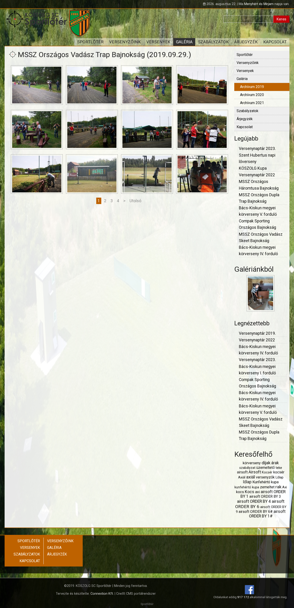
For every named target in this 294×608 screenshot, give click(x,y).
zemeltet (267, 487)
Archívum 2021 (252, 103)
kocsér (278, 472)
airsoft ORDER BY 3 (265, 496)
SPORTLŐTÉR (90, 41)
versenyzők (265, 477)
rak (278, 486)
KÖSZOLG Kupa (253, 168)
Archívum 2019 (252, 87)
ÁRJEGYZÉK (246, 41)
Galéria (242, 79)
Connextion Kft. (102, 594)
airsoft (242, 472)
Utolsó (135, 201)
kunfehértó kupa (247, 487)
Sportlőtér (245, 55)
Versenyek (245, 71)
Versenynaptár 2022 (257, 175)
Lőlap (279, 477)
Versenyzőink (248, 63)
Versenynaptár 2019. (257, 333)
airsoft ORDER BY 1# (267, 513)
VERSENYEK (158, 41)
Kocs (249, 491)
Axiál (241, 477)
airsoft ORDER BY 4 (254, 501)
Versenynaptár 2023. (257, 148)
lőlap (247, 482)
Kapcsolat (245, 127)
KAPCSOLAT (275, 41)
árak (275, 463)
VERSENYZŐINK (125, 41)
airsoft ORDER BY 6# (256, 511)
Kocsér (267, 472)
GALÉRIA (184, 41)
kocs (240, 492)
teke (279, 468)
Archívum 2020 (252, 95)
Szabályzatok (247, 111)
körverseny (252, 463)
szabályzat (247, 468)
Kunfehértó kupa (265, 482)
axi (257, 492)
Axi (284, 487)
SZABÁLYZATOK (213, 41)
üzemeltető (265, 467)
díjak (266, 462)
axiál (250, 477)
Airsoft (255, 472)
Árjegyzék (245, 119)
